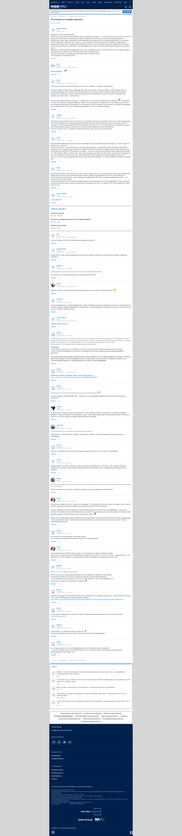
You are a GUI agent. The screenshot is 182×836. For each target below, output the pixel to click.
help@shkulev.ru (65, 803)
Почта (88, 2)
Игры (125, 2)
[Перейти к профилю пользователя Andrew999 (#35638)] (53, 427)
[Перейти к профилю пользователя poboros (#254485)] (53, 480)
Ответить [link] (53, 58)
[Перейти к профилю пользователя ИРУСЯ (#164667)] (53, 334)
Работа (64, 2)
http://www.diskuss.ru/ (58, 616)
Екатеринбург (56, 755)
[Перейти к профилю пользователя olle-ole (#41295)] (53, 499)
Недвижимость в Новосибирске (77, 16)
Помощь (54, 779)
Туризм (94, 2)
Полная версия (56, 727)
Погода (77, 2)
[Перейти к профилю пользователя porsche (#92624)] (53, 285)
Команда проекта (57, 773)
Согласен (127, 12)
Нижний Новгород (57, 759)
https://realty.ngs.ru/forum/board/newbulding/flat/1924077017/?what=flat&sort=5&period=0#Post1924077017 (87, 599)
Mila (53, 66)
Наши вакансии (57, 776)
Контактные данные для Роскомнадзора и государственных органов (72, 786)
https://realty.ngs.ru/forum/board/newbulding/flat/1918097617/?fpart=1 (74, 377)
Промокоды (118, 2)
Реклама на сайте (57, 770)
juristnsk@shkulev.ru (98, 802)
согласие (113, 11)
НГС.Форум (53, 16)
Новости (70, 2)
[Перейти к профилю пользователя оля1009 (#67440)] (53, 408)
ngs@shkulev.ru (74, 800)
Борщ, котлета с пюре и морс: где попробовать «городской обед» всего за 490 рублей (86, 687)
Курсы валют (109, 2)
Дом (82, 2)
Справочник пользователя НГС (62, 730)
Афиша (100, 2)
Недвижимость (54, 2)
